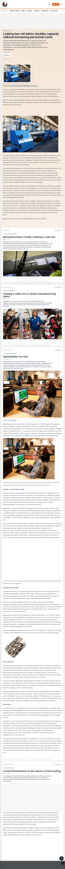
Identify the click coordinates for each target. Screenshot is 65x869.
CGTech (13, 420)
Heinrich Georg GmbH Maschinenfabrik (24, 86)
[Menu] (62, 4)
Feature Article (54, 10)
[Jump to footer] (61, 858)
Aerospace (36, 10)
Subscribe (55, 4)
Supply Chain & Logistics (9, 290)
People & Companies (15, 10)
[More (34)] (63, 11)
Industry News (7, 30)
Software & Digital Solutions (10, 233)
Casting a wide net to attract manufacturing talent (29, 295)
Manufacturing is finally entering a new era (29, 237)
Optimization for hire (15, 356)
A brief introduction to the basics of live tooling (32, 771)
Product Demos (45, 10)
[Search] (49, 4)
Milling (23, 10)
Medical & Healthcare (9, 767)
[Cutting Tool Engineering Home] (4, 4)
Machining (29, 10)
